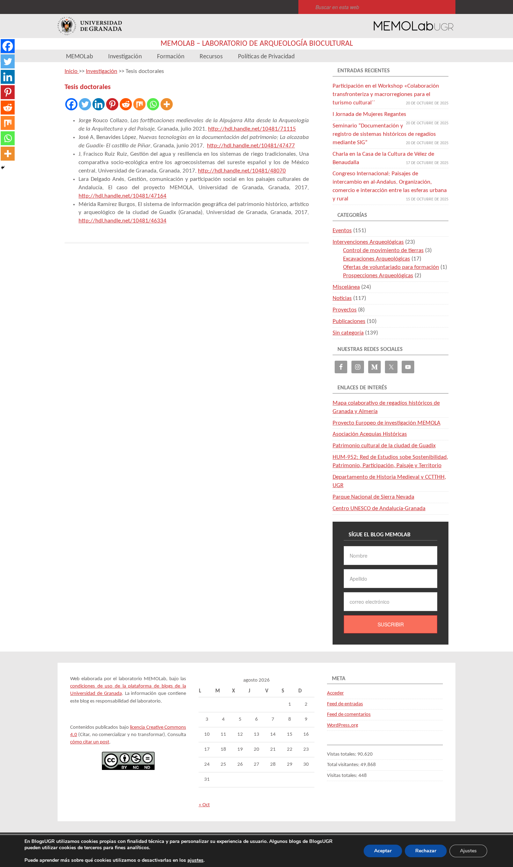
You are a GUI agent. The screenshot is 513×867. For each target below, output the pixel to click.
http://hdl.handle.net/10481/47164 (122, 196)
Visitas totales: (342, 775)
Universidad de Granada (90, 26)
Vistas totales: (342, 754)
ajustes (195, 860)
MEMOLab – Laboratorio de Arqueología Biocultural (257, 44)
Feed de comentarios (349, 714)
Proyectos (345, 310)
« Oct (204, 805)
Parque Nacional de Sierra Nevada (373, 497)
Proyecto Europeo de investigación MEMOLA (386, 423)
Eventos (342, 231)
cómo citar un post (89, 742)
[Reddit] (126, 104)
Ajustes (468, 850)
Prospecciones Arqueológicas (378, 276)
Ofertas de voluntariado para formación (391, 267)
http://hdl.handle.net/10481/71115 (252, 129)
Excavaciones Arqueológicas (376, 259)
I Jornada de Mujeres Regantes (369, 114)
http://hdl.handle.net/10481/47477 (251, 146)
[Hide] (3, 167)
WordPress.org (342, 725)
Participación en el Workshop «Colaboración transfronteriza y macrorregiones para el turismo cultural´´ (386, 94)
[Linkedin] (98, 104)
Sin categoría (348, 333)
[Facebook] (71, 104)
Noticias (342, 298)
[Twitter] (85, 104)
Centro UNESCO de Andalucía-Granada (379, 509)
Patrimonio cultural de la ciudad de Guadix (384, 446)
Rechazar (425, 850)
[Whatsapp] (153, 104)
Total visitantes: (343, 764)
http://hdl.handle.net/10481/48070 (242, 171)
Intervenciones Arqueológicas (368, 242)
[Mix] (139, 104)
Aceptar (383, 850)
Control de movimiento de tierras (383, 251)
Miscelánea (346, 287)
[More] (167, 104)
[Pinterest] (112, 104)
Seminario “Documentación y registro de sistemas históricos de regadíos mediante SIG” (384, 134)
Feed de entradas (345, 704)
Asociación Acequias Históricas (370, 434)
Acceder (335, 693)
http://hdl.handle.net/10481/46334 (122, 221)
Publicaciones (349, 321)
